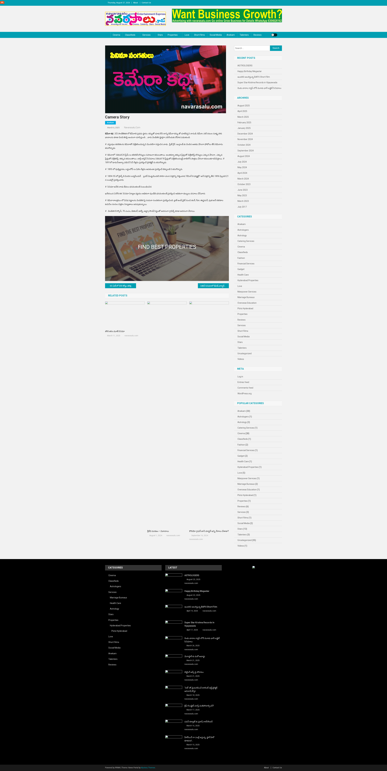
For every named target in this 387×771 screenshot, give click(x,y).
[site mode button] (274, 34)
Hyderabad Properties (247, 280)
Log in (240, 376)
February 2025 (244, 122)
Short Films (199, 35)
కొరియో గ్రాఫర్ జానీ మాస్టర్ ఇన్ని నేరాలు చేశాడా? (209, 531)
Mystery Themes (148, 768)
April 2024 (242, 173)
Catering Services (245, 241)
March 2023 (243, 201)
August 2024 (243, 156)
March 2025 (243, 117)
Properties (173, 35)
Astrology (242, 235)
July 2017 (242, 207)
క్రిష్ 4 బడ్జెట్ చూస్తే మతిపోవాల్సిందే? (199, 706)
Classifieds (130, 35)
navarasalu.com (132, 127)
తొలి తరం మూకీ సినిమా (115, 331)
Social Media (216, 35)
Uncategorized (244, 353)
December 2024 (245, 133)
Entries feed (243, 382)
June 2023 (242, 190)
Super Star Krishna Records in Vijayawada (257, 82)
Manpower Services (246, 291)
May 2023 (242, 195)
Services (146, 35)
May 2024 (242, 167)
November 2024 (245, 139)
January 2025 (244, 128)
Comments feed (245, 388)
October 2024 (243, 145)
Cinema (116, 35)
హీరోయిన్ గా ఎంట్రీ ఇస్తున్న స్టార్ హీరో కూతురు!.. (199, 739)
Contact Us (146, 3)
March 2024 (243, 178)
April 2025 (242, 111)
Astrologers (243, 230)
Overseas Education (247, 303)
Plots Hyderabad (245, 308)
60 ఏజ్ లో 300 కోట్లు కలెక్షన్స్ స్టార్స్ (123, 286)
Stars (160, 35)
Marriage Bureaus (246, 297)
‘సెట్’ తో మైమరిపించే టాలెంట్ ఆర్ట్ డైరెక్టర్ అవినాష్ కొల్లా (200, 689)
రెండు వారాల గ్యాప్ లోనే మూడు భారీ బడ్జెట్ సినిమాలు (259, 88)
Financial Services (245, 263)
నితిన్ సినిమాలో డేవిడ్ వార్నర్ (212, 286)
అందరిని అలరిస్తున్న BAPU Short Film (253, 77)
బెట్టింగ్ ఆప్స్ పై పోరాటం (194, 672)
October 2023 (243, 184)
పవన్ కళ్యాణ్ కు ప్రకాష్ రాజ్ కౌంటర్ (198, 721)
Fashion (241, 258)
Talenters (244, 35)
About (135, 3)
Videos (240, 359)
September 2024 (245, 150)
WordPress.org (244, 393)
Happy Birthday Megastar (249, 71)
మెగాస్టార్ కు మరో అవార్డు (194, 656)
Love (187, 35)
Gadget (240, 269)
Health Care (243, 275)
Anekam (231, 35)
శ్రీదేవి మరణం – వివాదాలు (158, 531)
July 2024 (242, 162)
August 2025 (243, 105)
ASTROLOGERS (244, 65)
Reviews (258, 35)
